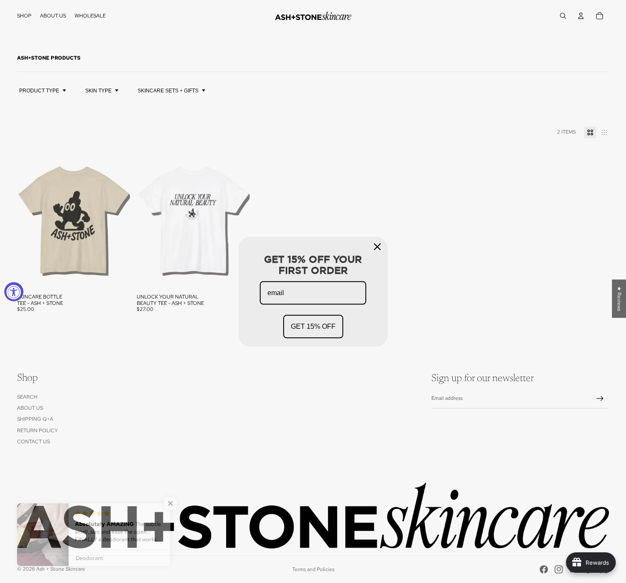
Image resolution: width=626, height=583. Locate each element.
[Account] (580, 15)
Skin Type (98, 91)
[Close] (377, 246)
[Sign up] (600, 399)
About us (30, 408)
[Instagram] (559, 569)
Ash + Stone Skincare (60, 569)
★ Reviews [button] (619, 298)
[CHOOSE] (116, 276)
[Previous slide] (30, 219)
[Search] (563, 15)
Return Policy (37, 430)
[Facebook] (544, 569)
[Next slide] (117, 219)
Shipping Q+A (35, 419)
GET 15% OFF (313, 326)
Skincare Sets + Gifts (168, 91)
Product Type (39, 91)
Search (27, 396)
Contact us (33, 441)
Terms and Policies (313, 569)
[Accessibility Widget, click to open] (13, 291)
